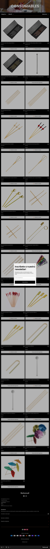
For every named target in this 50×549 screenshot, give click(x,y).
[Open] (1, 547)
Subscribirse (25, 282)
